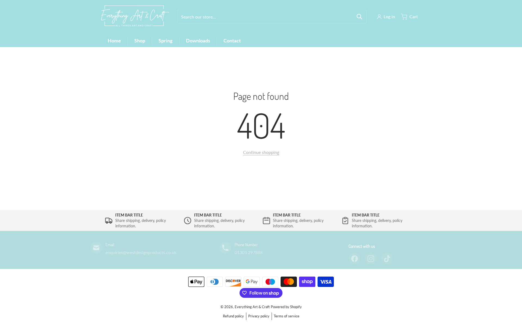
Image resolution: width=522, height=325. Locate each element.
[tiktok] (387, 259)
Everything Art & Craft (252, 307)
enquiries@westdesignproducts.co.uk (140, 252)
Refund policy (233, 316)
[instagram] (371, 259)
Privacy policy (258, 316)
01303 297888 (249, 252)
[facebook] (355, 259)
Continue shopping (261, 152)
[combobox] (272, 17)
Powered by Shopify (286, 307)
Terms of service (286, 316)
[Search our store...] (359, 17)
